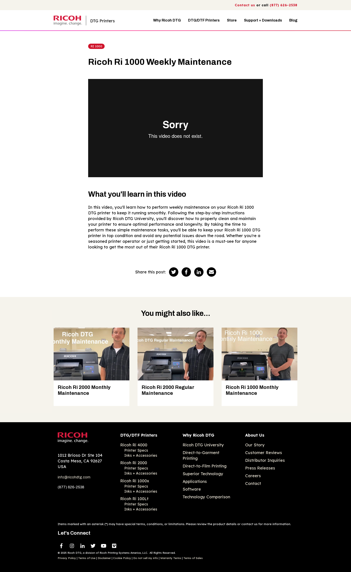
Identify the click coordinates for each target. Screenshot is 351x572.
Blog (293, 20)
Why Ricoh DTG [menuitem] (198, 435)
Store (232, 20)
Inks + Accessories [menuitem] (140, 455)
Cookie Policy (122, 558)
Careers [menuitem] (253, 475)
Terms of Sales (193, 558)
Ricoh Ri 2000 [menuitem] (133, 462)
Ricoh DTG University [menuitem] (203, 444)
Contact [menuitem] (253, 483)
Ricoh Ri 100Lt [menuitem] (134, 498)
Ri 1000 (96, 46)
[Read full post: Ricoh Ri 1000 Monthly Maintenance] (259, 354)
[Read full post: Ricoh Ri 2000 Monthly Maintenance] (91, 354)
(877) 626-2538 (283, 5)
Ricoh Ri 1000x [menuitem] (134, 480)
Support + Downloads (263, 20)
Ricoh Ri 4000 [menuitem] (133, 444)
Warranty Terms (170, 558)
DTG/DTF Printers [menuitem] (138, 435)
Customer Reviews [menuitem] (263, 452)
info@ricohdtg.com (74, 477)
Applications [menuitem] (195, 481)
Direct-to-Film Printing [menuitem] (204, 465)
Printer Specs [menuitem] (136, 450)
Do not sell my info (145, 558)
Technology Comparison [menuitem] (206, 496)
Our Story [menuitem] (255, 444)
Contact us (245, 5)
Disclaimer (104, 558)
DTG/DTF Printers (204, 20)
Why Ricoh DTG (167, 20)
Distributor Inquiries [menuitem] (265, 460)
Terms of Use (86, 558)
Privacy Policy (67, 558)
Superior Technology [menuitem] (203, 473)
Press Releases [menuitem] (260, 468)
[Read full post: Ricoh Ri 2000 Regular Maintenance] (175, 354)
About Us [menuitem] (254, 435)
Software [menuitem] (192, 489)
